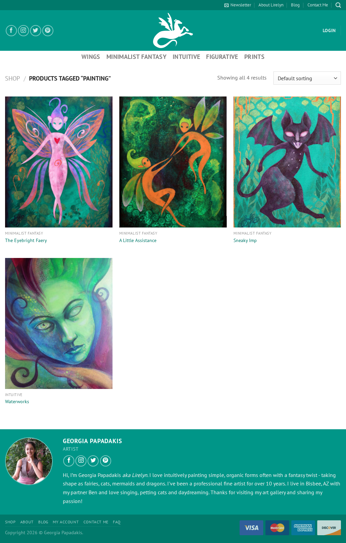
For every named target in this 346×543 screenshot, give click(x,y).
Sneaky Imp (245, 240)
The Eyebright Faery (26, 240)
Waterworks (17, 401)
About (27, 521)
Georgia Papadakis (99, 475)
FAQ (117, 521)
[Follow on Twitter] (35, 30)
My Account (66, 521)
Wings (90, 57)
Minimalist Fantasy (136, 57)
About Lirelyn (270, 5)
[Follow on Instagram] (23, 30)
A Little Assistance (137, 240)
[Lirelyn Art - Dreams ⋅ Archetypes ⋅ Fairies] (173, 30)
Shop (12, 78)
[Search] (338, 5)
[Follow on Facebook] (11, 30)
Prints (254, 57)
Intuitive (186, 57)
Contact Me (317, 5)
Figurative (222, 57)
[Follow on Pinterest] (47, 30)
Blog (295, 5)
